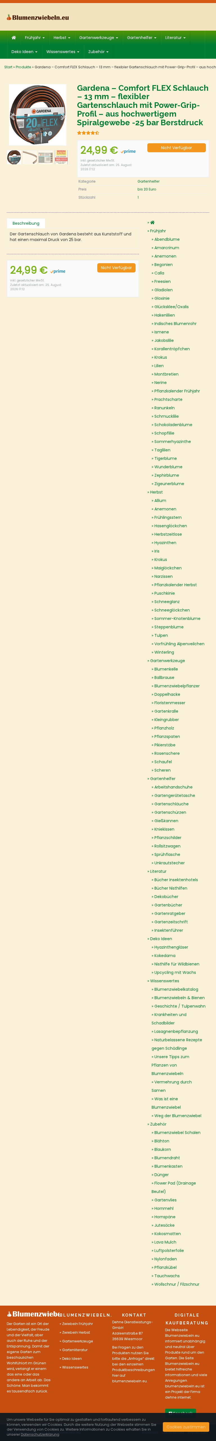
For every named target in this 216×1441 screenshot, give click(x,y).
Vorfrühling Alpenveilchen (179, 644)
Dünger (161, 1175)
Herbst (61, 37)
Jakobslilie (164, 340)
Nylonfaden (165, 1259)
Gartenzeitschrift (171, 922)
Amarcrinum (166, 248)
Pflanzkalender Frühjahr (177, 391)
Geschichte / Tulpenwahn (180, 1006)
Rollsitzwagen (167, 846)
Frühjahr (33, 37)
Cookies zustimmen (186, 1427)
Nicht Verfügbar (176, 148)
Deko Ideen (23, 51)
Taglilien (162, 450)
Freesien (162, 281)
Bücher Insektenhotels (176, 880)
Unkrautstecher (169, 863)
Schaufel (163, 762)
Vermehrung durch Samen (172, 1086)
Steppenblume (169, 627)
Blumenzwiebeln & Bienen (179, 998)
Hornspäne (165, 1217)
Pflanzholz (164, 728)
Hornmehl (164, 1208)
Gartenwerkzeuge (97, 37)
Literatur (174, 37)
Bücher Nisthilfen (170, 888)
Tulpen (161, 635)
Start (8, 67)
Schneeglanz (167, 601)
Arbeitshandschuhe (173, 787)
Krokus (160, 357)
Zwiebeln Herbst (76, 1332)
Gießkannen (166, 821)
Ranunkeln (164, 408)
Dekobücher (166, 896)
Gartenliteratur (74, 1349)
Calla (159, 273)
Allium (160, 500)
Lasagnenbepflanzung (176, 1031)
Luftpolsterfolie (169, 1250)
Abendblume (167, 239)
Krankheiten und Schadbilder (169, 1019)
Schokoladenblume (173, 425)
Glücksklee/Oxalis (171, 307)
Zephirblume (166, 475)
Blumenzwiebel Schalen (177, 1132)
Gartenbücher (168, 905)
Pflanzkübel (165, 1267)
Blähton (161, 1141)
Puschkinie (164, 593)
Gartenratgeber (169, 913)
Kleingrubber (166, 719)
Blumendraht (167, 1158)
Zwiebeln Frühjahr (77, 1323)
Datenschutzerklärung (40, 1434)
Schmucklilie (166, 416)
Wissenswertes (61, 51)
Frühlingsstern (168, 517)
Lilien (159, 366)
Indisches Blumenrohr (175, 323)
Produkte (23, 67)
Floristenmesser (169, 703)
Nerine (160, 382)
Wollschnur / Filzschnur (176, 1284)
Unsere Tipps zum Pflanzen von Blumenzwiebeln (170, 1065)
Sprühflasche (167, 854)
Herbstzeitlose (168, 534)
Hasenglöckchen (170, 526)
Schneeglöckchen (172, 610)
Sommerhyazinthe (172, 441)
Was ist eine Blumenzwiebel (166, 1103)
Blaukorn (162, 1149)
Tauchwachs (167, 1276)
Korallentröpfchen (172, 349)
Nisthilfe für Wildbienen (176, 964)
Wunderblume (168, 467)
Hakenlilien (164, 315)
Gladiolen (163, 290)
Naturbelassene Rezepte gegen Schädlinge (177, 1044)
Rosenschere (167, 753)
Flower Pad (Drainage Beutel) (174, 1187)
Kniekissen (164, 829)
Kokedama (165, 955)
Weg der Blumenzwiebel (177, 1116)
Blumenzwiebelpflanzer (177, 686)
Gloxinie (162, 298)
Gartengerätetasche (174, 795)
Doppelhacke (167, 694)
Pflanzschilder (167, 837)
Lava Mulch (165, 1242)
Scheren (162, 770)
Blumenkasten (168, 1166)
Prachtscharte (168, 399)
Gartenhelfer (140, 37)
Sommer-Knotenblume (177, 618)
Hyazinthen (165, 543)
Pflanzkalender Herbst (175, 585)
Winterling (164, 652)
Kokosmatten (167, 1234)
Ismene (161, 332)
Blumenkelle (166, 669)
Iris (156, 551)
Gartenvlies (165, 1200)
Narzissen (163, 576)
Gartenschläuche (171, 804)
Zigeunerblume (169, 484)
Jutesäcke (164, 1225)
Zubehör (97, 51)
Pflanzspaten (167, 736)
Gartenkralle (166, 711)
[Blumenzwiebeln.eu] (38, 17)
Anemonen (165, 256)
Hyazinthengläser (171, 947)
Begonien (163, 264)
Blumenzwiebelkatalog (176, 989)
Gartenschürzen (170, 812)
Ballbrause (164, 677)
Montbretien (166, 374)
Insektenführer (168, 930)
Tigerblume (165, 458)
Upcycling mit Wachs (175, 972)
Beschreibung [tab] (26, 223)
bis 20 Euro (147, 189)
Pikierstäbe (165, 745)
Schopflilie (164, 433)
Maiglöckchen (168, 568)
